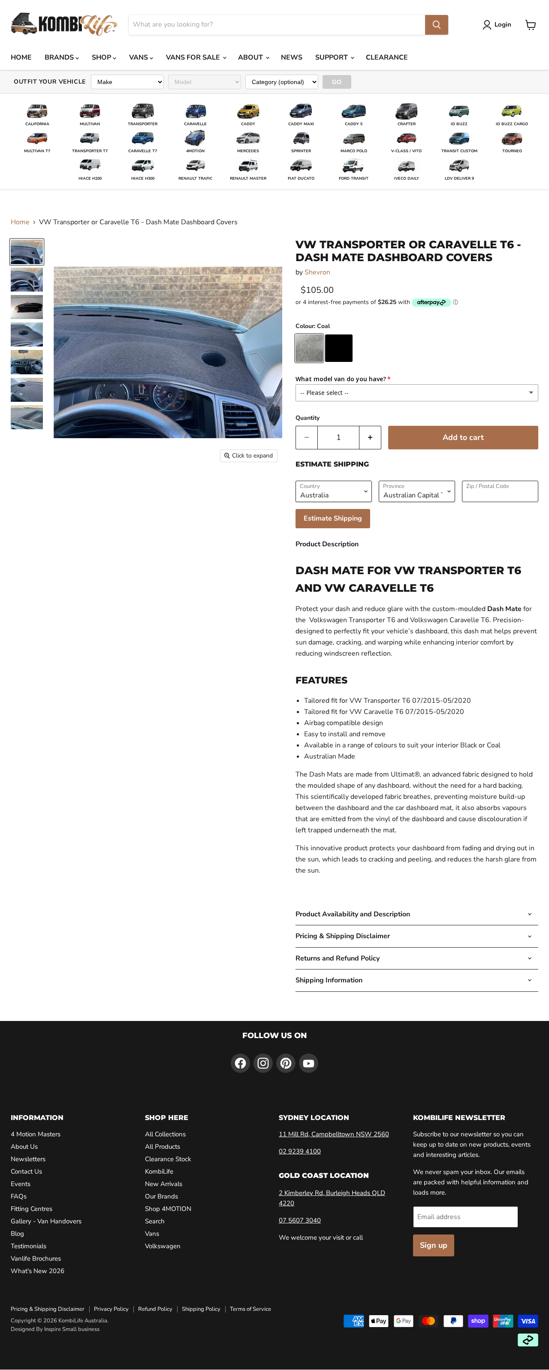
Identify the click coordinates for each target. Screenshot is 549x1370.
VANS (139, 57)
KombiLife (159, 1171)
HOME (21, 57)
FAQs (19, 1196)
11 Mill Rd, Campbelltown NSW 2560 (334, 1134)
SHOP (102, 57)
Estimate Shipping (333, 518)
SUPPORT (332, 57)
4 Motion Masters (35, 1134)
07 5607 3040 (300, 1220)
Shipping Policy (201, 1309)
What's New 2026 (37, 1271)
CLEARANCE (387, 57)
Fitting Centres (31, 1208)
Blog (17, 1233)
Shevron (317, 272)
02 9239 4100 (300, 1151)
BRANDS (60, 57)
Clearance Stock (168, 1159)
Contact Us (26, 1171)
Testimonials (28, 1246)
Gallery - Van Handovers (46, 1221)
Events (20, 1184)
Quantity (308, 418)
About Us (24, 1146)
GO (337, 81)
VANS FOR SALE (194, 57)
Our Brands (161, 1196)
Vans (152, 1233)
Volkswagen (163, 1246)
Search (155, 1221)
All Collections (165, 1134)
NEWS (291, 57)
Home (20, 222)
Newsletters (28, 1159)
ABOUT (251, 57)
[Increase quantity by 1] (370, 437)
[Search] (436, 25)
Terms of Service (250, 1309)
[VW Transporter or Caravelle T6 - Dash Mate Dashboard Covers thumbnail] (27, 252)
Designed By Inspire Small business (55, 1329)
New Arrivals (163, 1184)
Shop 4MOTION (168, 1208)
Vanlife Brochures (36, 1258)
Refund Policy (155, 1309)
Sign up (433, 1245)
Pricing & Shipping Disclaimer (47, 1309)
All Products (162, 1146)
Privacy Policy (111, 1309)
